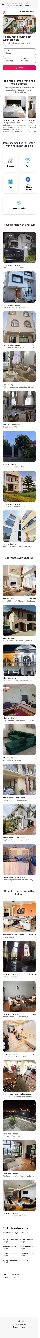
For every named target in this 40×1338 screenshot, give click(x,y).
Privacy (15, 1327)
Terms (23, 1327)
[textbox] (10, 60)
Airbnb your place (27, 12)
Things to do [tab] (26, 1233)
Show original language (21, 5)
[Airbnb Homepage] (4, 11)
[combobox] (19, 53)
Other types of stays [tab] (10, 1233)
